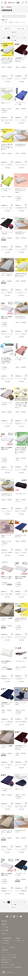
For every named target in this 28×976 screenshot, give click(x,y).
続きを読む (7, 81)
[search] (3, 16)
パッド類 (16, 22)
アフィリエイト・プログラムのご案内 (8, 954)
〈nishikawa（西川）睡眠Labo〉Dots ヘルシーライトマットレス (21, 275)
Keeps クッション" (5, 103)
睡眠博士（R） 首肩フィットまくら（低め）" (6, 577)
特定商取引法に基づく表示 (6, 959)
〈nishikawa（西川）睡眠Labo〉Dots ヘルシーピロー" (21, 619)
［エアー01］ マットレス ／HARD (20, 103)
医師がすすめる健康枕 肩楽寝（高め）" (6, 448)
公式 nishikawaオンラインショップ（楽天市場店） (11, 967)
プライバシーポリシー (6, 952)
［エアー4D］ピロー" (20, 661)
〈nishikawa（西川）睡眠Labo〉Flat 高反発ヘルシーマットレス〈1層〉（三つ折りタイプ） (20, 451)
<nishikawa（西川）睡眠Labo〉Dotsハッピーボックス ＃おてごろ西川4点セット (21, 405)
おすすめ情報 (5, 930)
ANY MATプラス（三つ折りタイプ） (20, 536)
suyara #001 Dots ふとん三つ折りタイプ (20, 232)
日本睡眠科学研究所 (7, 938)
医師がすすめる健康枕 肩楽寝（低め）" (6, 317)
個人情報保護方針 (5, 949)
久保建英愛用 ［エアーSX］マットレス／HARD (6, 704)
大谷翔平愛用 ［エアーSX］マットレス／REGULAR (20, 59)
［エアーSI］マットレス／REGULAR (7, 232)
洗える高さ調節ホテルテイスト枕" (6, 662)
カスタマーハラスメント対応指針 (8, 964)
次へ (13, 40)
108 (24, 37)
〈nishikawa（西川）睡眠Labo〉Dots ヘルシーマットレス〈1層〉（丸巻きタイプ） (7, 146)
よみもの (4, 933)
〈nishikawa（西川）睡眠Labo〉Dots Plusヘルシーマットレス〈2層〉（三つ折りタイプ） (7, 60)
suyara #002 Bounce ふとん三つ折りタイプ (20, 145)
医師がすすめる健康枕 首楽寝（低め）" (20, 577)
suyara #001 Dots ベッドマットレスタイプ (20, 317)
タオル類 (10, 22)
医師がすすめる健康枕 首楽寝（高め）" (6, 874)
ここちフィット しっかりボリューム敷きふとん (6, 275)
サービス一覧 (5, 927)
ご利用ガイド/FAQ (20, 940)
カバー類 (4, 22)
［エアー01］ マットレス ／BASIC (6, 189)
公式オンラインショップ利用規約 (8, 947)
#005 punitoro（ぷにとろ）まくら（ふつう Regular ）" (20, 190)
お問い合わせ (6, 943)
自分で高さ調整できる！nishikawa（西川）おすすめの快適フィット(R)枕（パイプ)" (6, 360)
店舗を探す (4, 924)
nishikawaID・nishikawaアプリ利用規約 (9, 957)
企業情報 (18, 938)
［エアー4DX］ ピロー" (21, 494)
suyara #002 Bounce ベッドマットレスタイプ (6, 494)
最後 (15, 40)
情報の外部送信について (6, 962)
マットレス (22, 22)
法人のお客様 (6, 940)
